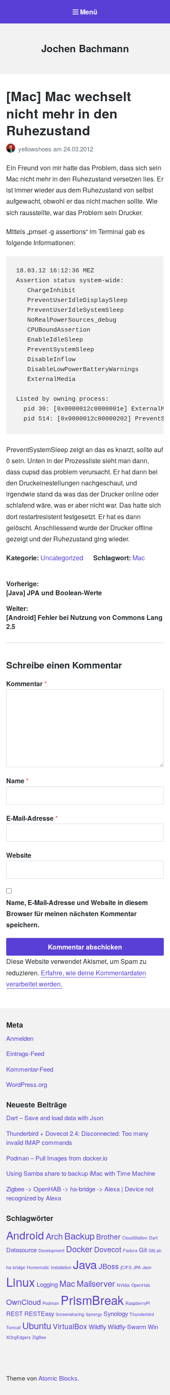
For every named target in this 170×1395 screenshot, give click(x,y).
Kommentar (26, 683)
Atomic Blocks (58, 1378)
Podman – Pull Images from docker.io (56, 1158)
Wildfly (97, 1326)
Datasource (21, 1249)
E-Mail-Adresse (32, 818)
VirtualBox (70, 1326)
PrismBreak (92, 1299)
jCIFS (126, 1267)
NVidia (123, 1285)
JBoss (109, 1266)
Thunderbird (142, 1314)
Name (17, 780)
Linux (20, 1281)
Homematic (38, 1267)
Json (146, 1267)
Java (85, 1264)
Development (51, 1250)
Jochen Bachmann (85, 48)
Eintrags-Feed (25, 1053)
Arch (54, 1236)
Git (143, 1249)
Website (18, 855)
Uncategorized (61, 557)
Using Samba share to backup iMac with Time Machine (80, 1173)
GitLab (155, 1250)
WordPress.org (26, 1084)
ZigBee (39, 1337)
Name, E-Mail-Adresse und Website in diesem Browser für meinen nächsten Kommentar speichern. (77, 913)
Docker (79, 1249)
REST (14, 1313)
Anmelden (19, 1038)
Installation (61, 1267)
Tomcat (13, 1327)
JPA (137, 1267)
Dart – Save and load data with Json (54, 1117)
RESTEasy (39, 1313)
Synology (116, 1313)
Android (25, 1234)
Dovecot (107, 1249)
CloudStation (134, 1238)
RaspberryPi (137, 1303)
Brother (108, 1236)
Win (153, 1326)
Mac (138, 557)
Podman (50, 1303)
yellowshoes (35, 148)
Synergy (94, 1314)
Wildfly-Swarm (127, 1326)
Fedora (130, 1250)
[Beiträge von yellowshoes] (12, 148)
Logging (47, 1284)
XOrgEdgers (18, 1337)
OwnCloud (23, 1302)
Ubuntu (36, 1325)
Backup (79, 1235)
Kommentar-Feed (29, 1069)
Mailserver (96, 1283)
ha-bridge (15, 1267)
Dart (153, 1238)
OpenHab (140, 1285)
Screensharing (70, 1314)
